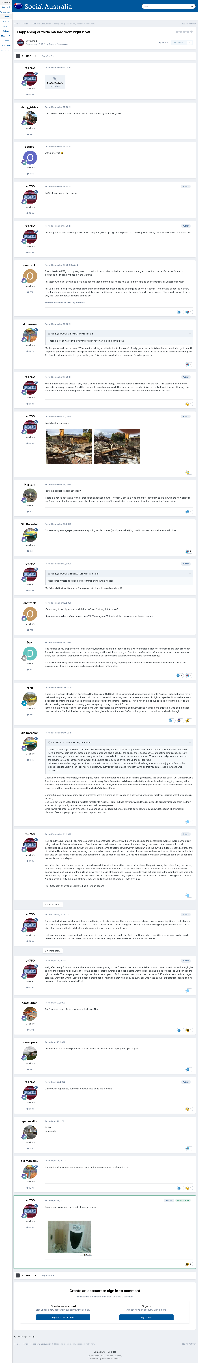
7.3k (31, 1148)
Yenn (29, 687)
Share (164, 42)
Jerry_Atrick (29, 107)
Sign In (5, 2)
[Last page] (35, 56)
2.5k (31, 714)
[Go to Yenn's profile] (30, 699)
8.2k (31, 511)
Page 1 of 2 (47, 56)
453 (31, 669)
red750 (33, 41)
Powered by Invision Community (105, 1358)
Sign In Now (146, 1317)
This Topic (180, 6)
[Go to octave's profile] (30, 158)
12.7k (31, 351)
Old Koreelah (30, 524)
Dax (29, 642)
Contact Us (99, 1351)
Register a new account (63, 1317)
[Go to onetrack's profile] (30, 276)
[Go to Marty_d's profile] (30, 495)
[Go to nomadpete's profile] (30, 1053)
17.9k (31, 1030)
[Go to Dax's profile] (30, 653)
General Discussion (58, 44)
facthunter (29, 1003)
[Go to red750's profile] (20, 42)
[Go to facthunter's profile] (30, 1014)
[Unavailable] (69, 446)
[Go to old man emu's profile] (30, 335)
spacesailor (30, 1121)
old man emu (29, 324)
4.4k (31, 173)
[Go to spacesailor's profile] (30, 1132)
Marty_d (29, 484)
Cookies (112, 1351)
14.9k (31, 94)
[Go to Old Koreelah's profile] (30, 535)
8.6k (31, 1069)
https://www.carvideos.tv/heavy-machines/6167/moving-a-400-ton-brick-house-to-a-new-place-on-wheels (100, 616)
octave (29, 146)
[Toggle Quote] (49, 333)
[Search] (192, 6)
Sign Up (5, 7)
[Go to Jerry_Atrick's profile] (30, 118)
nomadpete (29, 1042)
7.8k (31, 292)
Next (29, 56)
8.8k (31, 134)
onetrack (29, 265)
